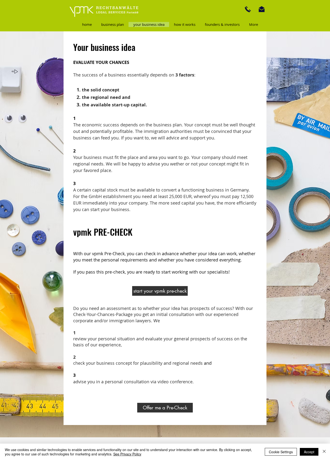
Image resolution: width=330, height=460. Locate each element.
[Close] (324, 451)
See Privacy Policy (127, 454)
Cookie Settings (281, 451)
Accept (309, 451)
